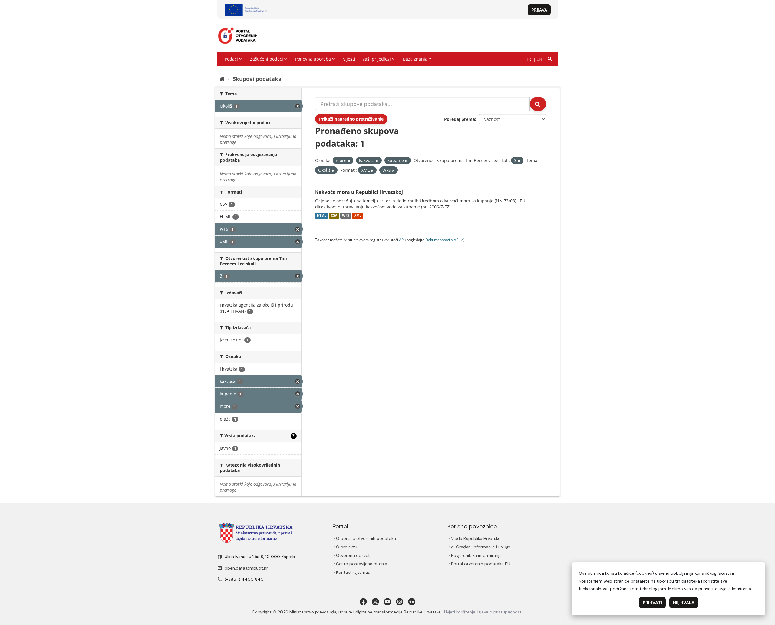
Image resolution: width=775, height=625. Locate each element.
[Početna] (222, 78)
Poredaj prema (459, 119)
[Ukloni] (349, 160)
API (401, 239)
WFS (345, 216)
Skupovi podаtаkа (257, 78)
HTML (321, 216)
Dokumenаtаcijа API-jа (444, 239)
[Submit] (538, 104)
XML (357, 216)
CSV (334, 216)
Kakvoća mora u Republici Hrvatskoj (359, 192)
